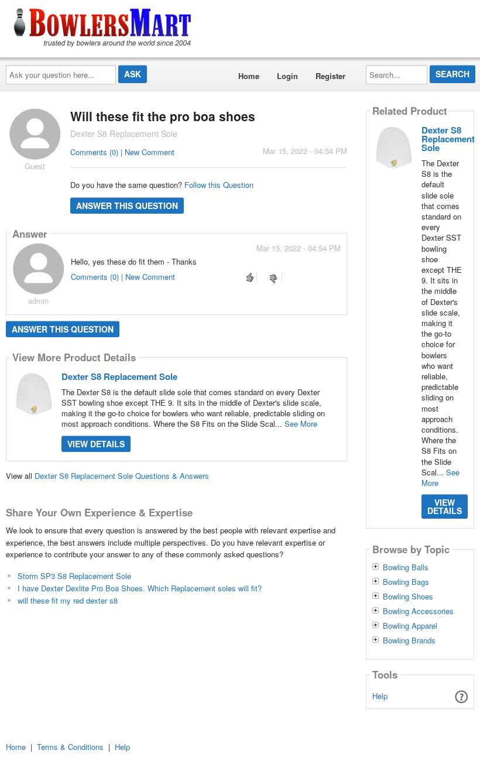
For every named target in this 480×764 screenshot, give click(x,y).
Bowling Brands (409, 640)
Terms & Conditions (70, 746)
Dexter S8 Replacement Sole (119, 376)
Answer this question (127, 205)
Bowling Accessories (418, 611)
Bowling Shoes (408, 596)
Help (380, 695)
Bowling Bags (406, 582)
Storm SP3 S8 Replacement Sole (74, 575)
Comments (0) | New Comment (122, 151)
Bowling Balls (405, 567)
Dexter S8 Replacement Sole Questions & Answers (122, 475)
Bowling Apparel (410, 626)
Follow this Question (218, 184)
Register (330, 75)
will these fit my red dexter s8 (68, 600)
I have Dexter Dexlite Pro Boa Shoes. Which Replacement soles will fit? (140, 588)
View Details (96, 444)
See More (300, 423)
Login (287, 75)
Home (248, 75)
